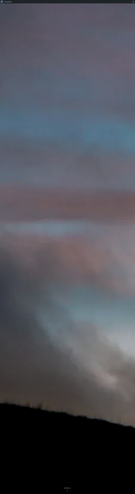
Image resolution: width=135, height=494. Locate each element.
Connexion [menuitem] (7, 2)
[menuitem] (2, 1)
